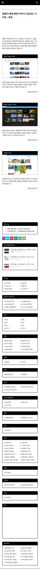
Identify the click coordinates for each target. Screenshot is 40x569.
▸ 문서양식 (7, 283)
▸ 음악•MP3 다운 (9, 548)
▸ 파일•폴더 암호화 (9, 387)
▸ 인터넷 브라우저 (9, 485)
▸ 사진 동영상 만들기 (27, 349)
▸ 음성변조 (24, 374)
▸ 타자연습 (7, 472)
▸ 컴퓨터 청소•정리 (26, 454)
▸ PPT (6, 325)
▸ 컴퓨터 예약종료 (9, 457)
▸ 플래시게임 (8, 289)
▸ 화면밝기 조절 (25, 448)
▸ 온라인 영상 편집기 (10, 554)
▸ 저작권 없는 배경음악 (11, 562)
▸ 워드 (6, 322)
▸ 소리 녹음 (7, 405)
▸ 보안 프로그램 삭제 (10, 390)
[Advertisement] (20, 29)
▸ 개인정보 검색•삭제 (27, 387)
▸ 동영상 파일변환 (26, 548)
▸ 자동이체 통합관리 (10, 307)
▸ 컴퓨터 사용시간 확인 (27, 460)
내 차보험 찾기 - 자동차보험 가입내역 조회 (20, 231)
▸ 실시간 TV (24, 289)
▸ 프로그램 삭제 (9, 448)
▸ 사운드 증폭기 (9, 445)
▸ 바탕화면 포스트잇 (27, 418)
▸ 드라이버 (7, 497)
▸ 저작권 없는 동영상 (27, 557)
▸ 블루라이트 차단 (9, 454)
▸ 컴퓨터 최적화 (9, 451)
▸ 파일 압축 (24, 443)
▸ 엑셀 (22, 320)
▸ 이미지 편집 (8, 346)
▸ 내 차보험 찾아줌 (26, 304)
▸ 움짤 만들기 (8, 349)
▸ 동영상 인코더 (9, 374)
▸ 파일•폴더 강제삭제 (27, 457)
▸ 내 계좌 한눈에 (9, 301)
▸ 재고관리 (7, 430)
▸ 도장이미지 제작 (9, 551)
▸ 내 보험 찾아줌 (9, 304)
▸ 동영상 (6, 362)
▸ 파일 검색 (7, 443)
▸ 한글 (6, 320)
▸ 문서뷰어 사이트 (26, 551)
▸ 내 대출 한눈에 (25, 301)
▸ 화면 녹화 (24, 402)
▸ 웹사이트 (24, 283)
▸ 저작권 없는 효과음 (10, 559)
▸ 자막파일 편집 (25, 346)
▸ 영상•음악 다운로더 (27, 485)
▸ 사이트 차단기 (25, 445)
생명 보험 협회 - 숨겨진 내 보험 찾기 (18, 229)
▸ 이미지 (6, 328)
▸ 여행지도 (24, 286)
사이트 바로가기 (32, 92)
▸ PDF (22, 322)
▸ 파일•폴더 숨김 (26, 451)
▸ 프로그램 (7, 286)
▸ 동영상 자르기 (25, 341)
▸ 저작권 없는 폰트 (9, 557)
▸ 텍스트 (23, 328)
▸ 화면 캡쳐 (7, 402)
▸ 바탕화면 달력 (9, 418)
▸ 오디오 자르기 (25, 344)
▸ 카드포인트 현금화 (27, 307)
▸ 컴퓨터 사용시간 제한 (11, 460)
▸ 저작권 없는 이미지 (27, 559)
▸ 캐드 (22, 325)
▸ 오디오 (23, 362)
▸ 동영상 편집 (8, 341)
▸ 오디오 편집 (8, 344)
